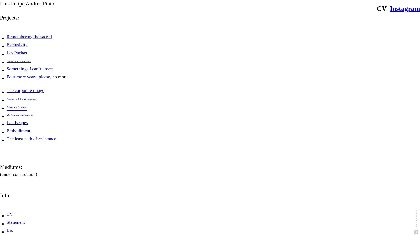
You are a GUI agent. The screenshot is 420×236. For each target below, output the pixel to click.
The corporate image (25, 90)
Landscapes (17, 122)
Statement (16, 222)
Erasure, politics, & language (21, 99)
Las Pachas (17, 52)
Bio (10, 230)
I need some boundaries (19, 61)
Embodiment (18, 130)
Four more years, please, (29, 76)
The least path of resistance (31, 138)
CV (10, 214)
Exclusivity (17, 44)
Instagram (405, 8)
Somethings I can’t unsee (30, 68)
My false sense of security (20, 115)
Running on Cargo (416, 218)
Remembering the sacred (29, 36)
